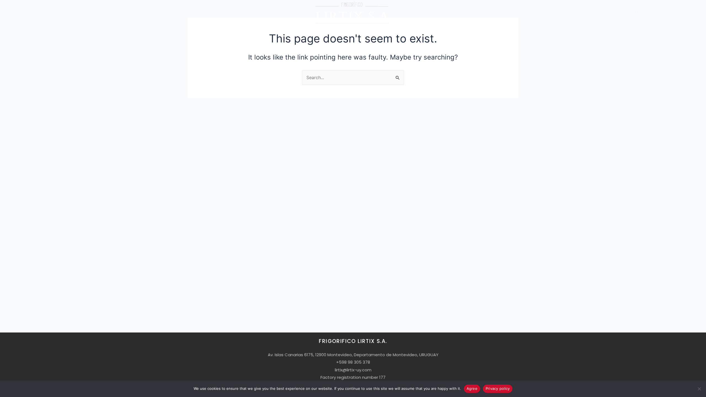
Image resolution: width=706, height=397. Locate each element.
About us (43, 12)
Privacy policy (498, 388)
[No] (699, 388)
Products (68, 12)
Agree (472, 388)
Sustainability (628, 12)
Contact (678, 12)
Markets (92, 12)
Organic (655, 12)
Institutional (596, 12)
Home (22, 12)
